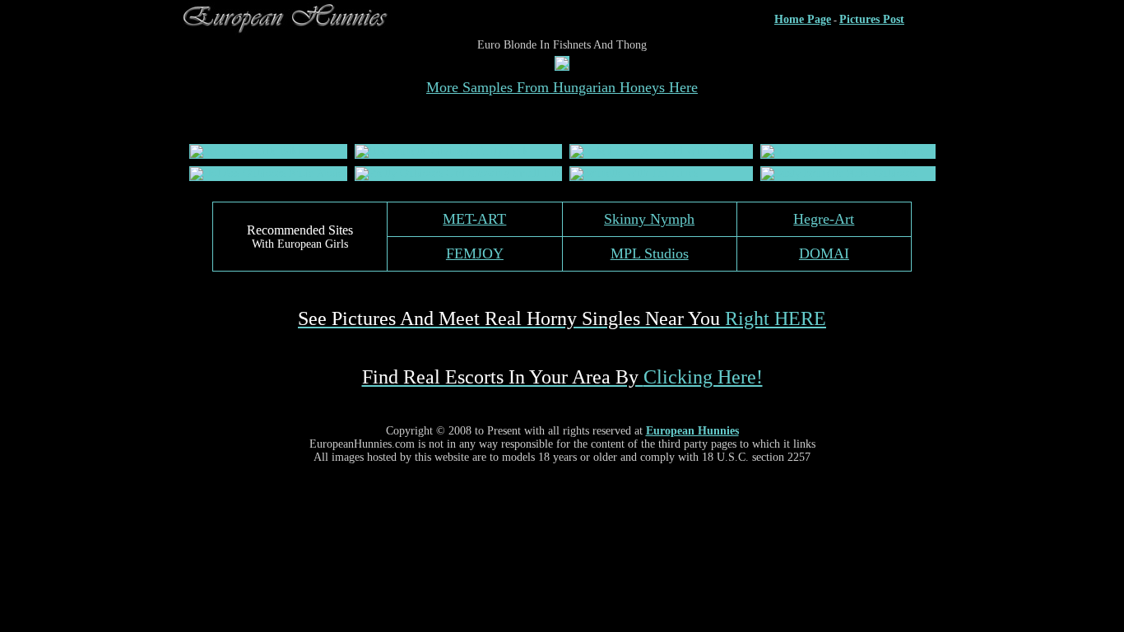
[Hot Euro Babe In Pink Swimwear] (848, 151)
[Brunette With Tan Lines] (634, 173)
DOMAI (824, 253)
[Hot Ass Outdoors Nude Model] (268, 173)
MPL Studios (650, 253)
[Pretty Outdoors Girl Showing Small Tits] (458, 173)
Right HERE (562, 318)
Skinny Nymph (649, 219)
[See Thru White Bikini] (249, 151)
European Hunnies (692, 431)
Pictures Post (871, 19)
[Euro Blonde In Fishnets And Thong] (562, 66)
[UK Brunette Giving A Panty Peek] (441, 151)
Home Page (802, 19)
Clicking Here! (562, 377)
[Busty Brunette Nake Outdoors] (839, 173)
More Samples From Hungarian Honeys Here (562, 87)
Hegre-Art (823, 219)
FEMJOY (475, 253)
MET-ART (474, 219)
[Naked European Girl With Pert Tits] (661, 151)
